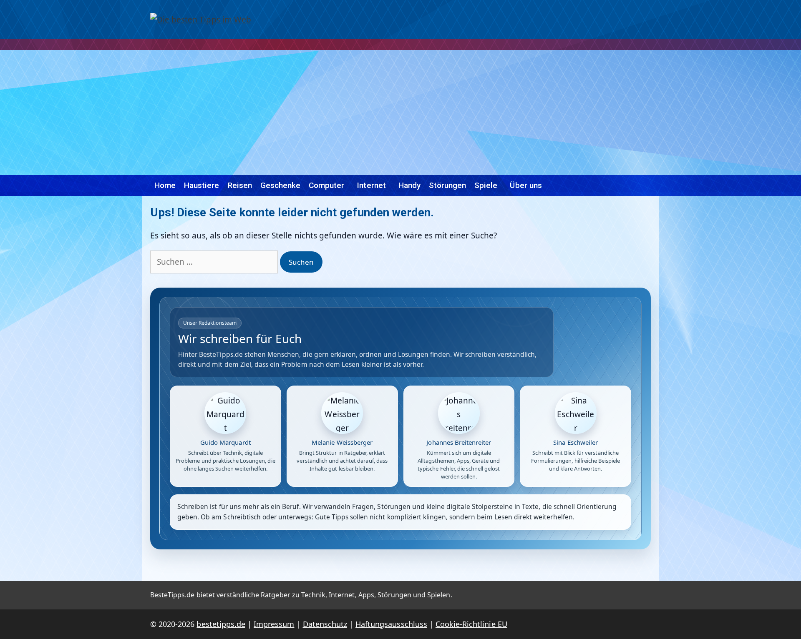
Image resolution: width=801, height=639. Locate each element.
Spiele (485, 185)
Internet (371, 185)
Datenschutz (325, 624)
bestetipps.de (220, 624)
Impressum (274, 624)
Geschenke (280, 185)
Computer (326, 185)
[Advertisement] (400, 112)
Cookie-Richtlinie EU (471, 624)
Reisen (240, 185)
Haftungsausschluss (391, 624)
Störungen (447, 185)
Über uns (526, 185)
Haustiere (201, 185)
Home (165, 185)
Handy (409, 185)
